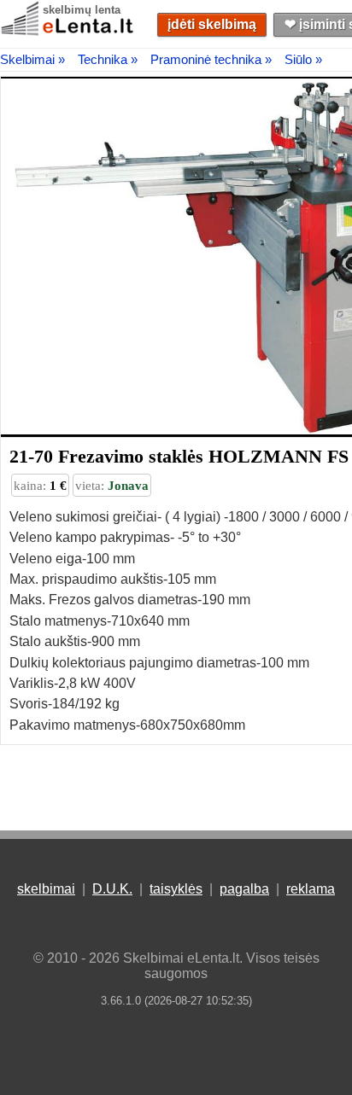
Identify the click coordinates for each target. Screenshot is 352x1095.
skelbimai (46, 889)
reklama (310, 889)
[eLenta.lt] (68, 32)
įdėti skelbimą (211, 24)
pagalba (244, 889)
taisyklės (176, 889)
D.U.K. (112, 889)
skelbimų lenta (81, 9)
